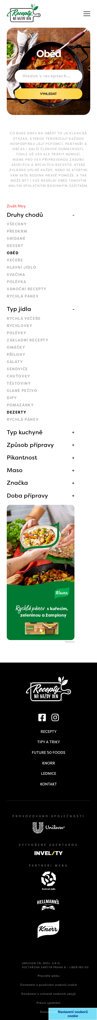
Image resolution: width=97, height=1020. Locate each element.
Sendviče (17, 369)
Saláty (15, 361)
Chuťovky (18, 376)
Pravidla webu (49, 976)
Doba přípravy (27, 495)
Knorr (48, 763)
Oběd (12, 253)
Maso (15, 470)
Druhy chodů (25, 215)
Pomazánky (20, 405)
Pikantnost (22, 457)
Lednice (48, 773)
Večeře (15, 260)
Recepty (49, 731)
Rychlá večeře (24, 318)
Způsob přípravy (30, 445)
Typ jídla (19, 309)
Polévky (16, 333)
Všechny (17, 224)
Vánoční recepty (27, 289)
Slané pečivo (22, 390)
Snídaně (16, 238)
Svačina (16, 274)
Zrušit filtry (16, 206)
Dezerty (16, 412)
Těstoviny (19, 383)
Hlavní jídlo (21, 267)
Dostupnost (48, 1012)
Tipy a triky (48, 742)
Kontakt (48, 784)
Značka (17, 483)
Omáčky (16, 347)
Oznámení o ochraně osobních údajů (48, 994)
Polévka (16, 281)
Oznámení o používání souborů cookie (48, 985)
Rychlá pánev (23, 296)
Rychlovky (19, 325)
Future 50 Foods (48, 752)
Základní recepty (28, 340)
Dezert (15, 245)
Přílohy (16, 354)
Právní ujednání (48, 1003)
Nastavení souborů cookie (73, 1014)
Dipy (12, 398)
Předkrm (17, 231)
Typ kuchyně (25, 432)
